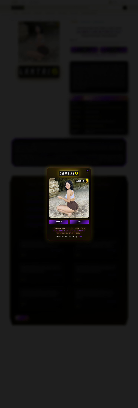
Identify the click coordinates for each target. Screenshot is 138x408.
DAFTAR (59, 222)
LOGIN (79, 222)
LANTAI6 (79, 236)
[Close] (87, 170)
